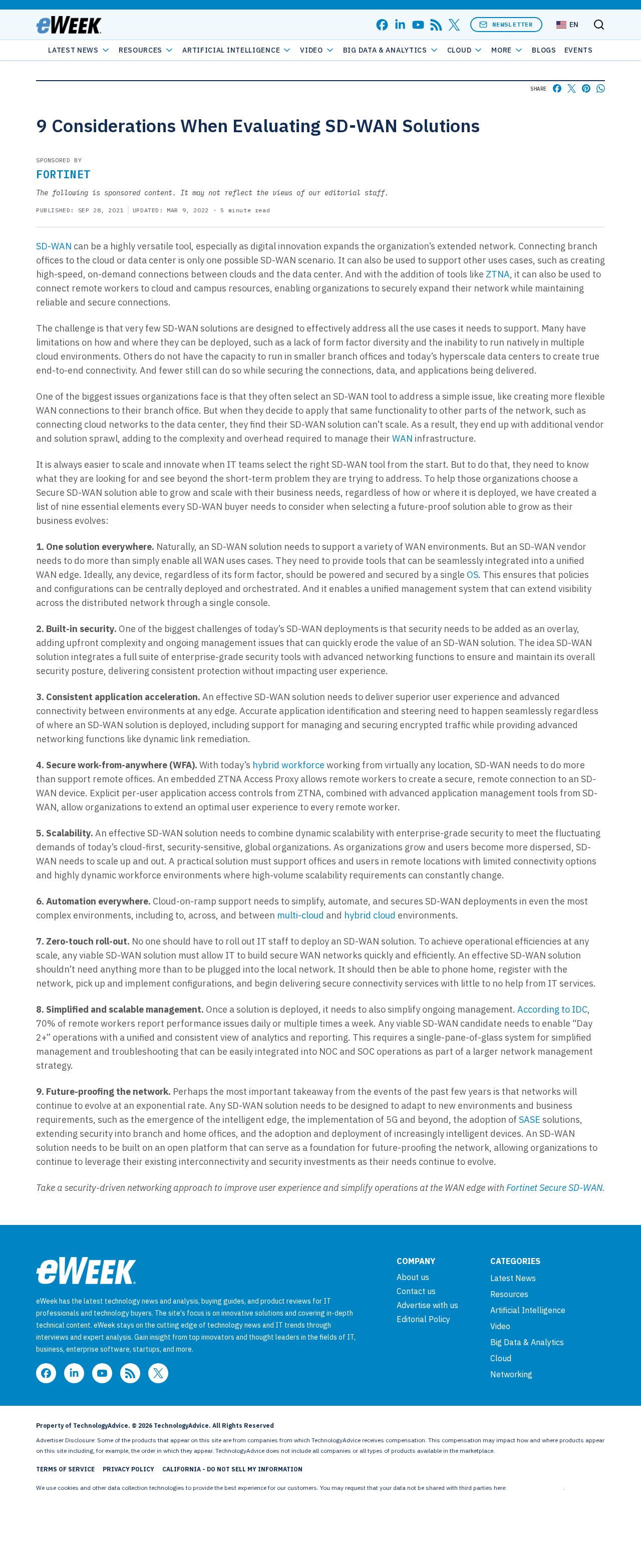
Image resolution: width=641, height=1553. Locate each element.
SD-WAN (54, 246)
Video (311, 50)
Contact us (416, 1291)
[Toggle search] (599, 25)
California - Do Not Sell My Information (232, 1469)
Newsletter (512, 24)
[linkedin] (400, 25)
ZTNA (498, 274)
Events (578, 50)
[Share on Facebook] (557, 88)
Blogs (544, 50)
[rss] (436, 25)
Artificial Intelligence (231, 50)
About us (413, 1277)
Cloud (459, 50)
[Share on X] (571, 88)
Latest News (73, 50)
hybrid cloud (370, 915)
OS (472, 574)
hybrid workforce (288, 765)
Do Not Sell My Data (536, 1487)
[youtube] (418, 25)
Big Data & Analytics (385, 50)
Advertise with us (427, 1305)
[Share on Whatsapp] (600, 88)
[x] (454, 25)
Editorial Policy (423, 1319)
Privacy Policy (128, 1469)
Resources (509, 1294)
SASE (529, 1119)
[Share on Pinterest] (586, 88)
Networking (511, 1374)
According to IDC (552, 1009)
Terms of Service (65, 1469)
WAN (402, 438)
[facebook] (382, 25)
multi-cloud (300, 915)
